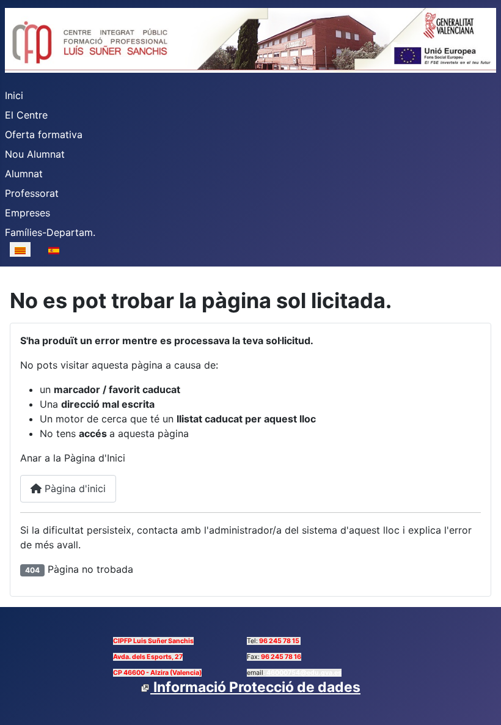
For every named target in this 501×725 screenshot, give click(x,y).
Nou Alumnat (35, 154)
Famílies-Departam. (50, 232)
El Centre (26, 115)
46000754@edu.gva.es (304, 673)
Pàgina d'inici (74, 488)
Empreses (27, 213)
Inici (14, 95)
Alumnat (24, 173)
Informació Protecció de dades (255, 687)
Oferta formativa (43, 134)
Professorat (32, 193)
